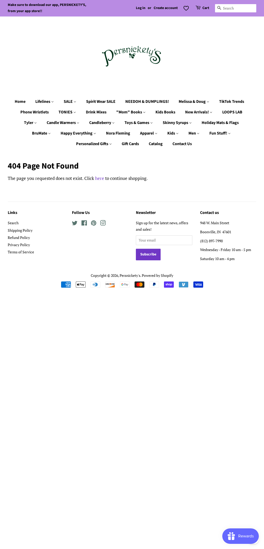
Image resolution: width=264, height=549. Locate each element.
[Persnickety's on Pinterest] (93, 223)
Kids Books (165, 112)
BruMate (40, 133)
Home (20, 101)
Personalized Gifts (92, 144)
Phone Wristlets (34, 112)
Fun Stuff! (218, 133)
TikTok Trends (231, 101)
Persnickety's (130, 275)
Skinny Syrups (176, 123)
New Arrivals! (197, 112)
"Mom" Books (129, 112)
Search (13, 222)
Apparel (147, 133)
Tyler (29, 123)
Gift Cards (130, 144)
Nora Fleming (118, 133)
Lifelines (43, 101)
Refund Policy (19, 237)
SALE (68, 101)
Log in (140, 8)
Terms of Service (21, 251)
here (99, 178)
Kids (171, 133)
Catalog (156, 144)
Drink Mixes (96, 112)
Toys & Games (137, 123)
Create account (166, 8)
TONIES (66, 112)
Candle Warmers (62, 123)
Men (192, 133)
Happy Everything (77, 133)
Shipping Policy (20, 230)
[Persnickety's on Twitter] (75, 223)
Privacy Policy (19, 244)
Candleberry (100, 123)
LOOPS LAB (232, 112)
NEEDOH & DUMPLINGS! (147, 101)
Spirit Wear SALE (101, 101)
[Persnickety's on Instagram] (103, 223)
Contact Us (182, 144)
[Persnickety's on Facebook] (84, 223)
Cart (205, 8)
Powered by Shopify (157, 275)
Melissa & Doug (193, 101)
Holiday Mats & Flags (220, 123)
